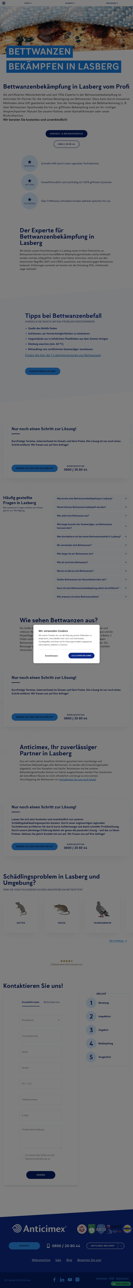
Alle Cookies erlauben (81, 655)
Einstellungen (51, 656)
